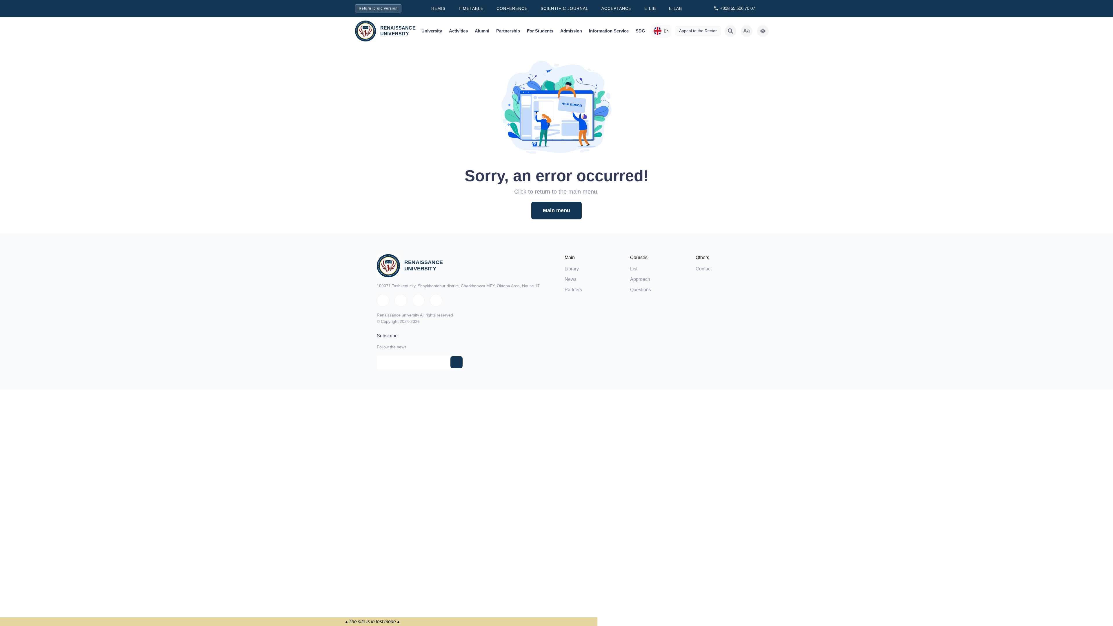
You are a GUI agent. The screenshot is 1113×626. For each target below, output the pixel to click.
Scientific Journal (564, 8)
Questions (640, 289)
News (570, 279)
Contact (704, 268)
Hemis (438, 8)
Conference (512, 8)
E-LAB (675, 8)
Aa (746, 31)
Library (572, 268)
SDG (640, 30)
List (633, 268)
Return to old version (378, 8)
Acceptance (616, 8)
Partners (573, 289)
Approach (640, 279)
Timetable (471, 8)
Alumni (482, 30)
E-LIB (650, 8)
